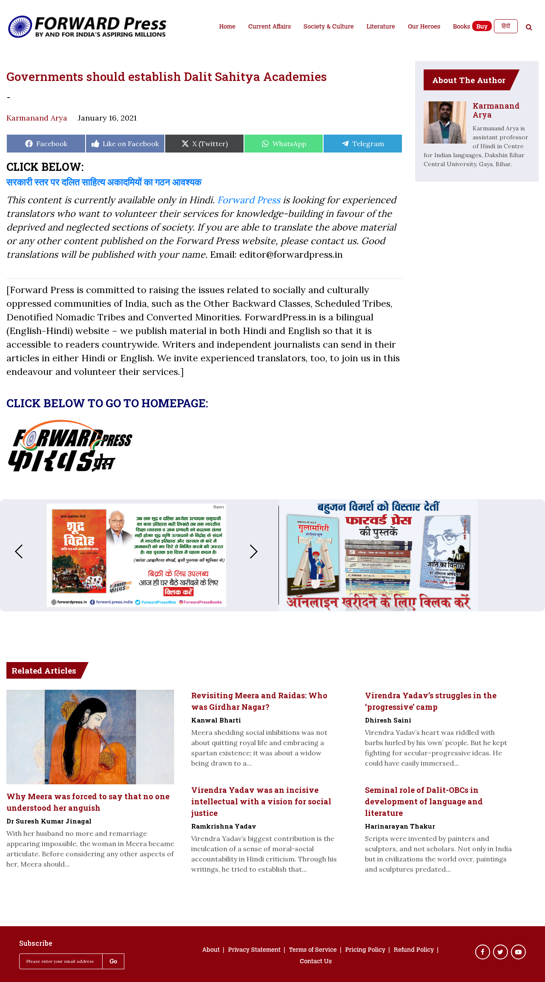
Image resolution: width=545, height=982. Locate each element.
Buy (482, 27)
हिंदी (506, 26)
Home (227, 27)
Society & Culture (329, 27)
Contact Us (316, 962)
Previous (10, 551)
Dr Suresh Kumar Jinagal (49, 821)
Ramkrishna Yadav (223, 826)
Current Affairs (269, 27)
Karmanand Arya (36, 118)
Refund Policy (414, 950)
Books (461, 27)
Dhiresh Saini (388, 720)
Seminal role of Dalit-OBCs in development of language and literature (424, 801)
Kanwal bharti (216, 720)
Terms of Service (313, 950)
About (211, 950)
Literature (381, 27)
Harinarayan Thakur (400, 826)
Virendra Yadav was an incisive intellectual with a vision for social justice (261, 801)
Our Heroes (424, 27)
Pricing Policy (365, 950)
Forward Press (248, 200)
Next (262, 551)
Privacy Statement (254, 950)
